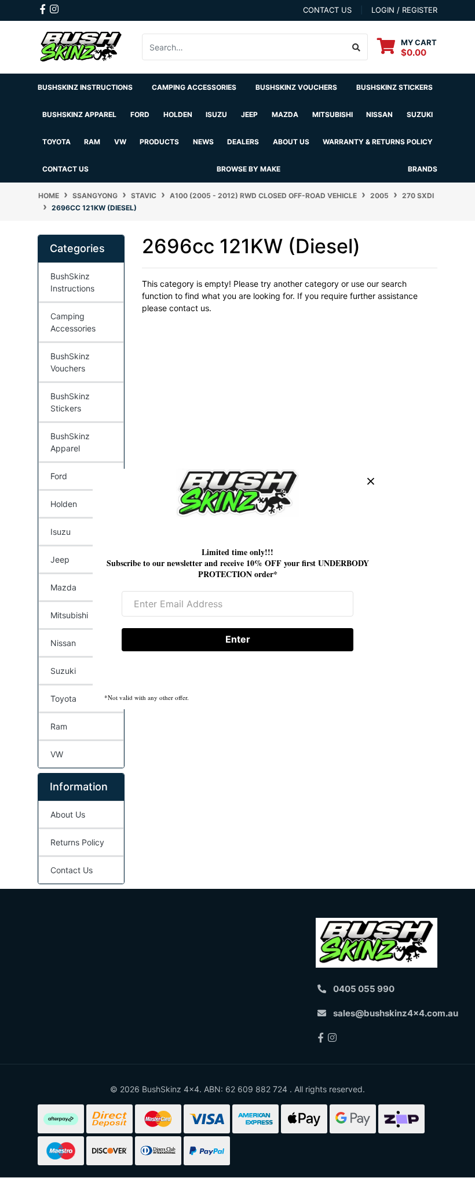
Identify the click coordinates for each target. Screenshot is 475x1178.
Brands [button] (422, 169)
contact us (327, 9)
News (203, 141)
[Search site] (356, 47)
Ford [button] (139, 114)
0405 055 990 (363, 988)
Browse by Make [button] (248, 169)
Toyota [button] (56, 141)
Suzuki (63, 671)
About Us (67, 814)
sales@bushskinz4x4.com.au (395, 1013)
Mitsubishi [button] (332, 114)
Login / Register (404, 9)
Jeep (60, 559)
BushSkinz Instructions (85, 87)
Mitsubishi (69, 615)
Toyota (63, 698)
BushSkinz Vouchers (296, 87)
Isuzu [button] (216, 114)
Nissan (63, 643)
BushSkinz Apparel (79, 114)
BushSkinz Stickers (394, 87)
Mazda (63, 587)
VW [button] (120, 141)
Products (159, 141)
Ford (58, 476)
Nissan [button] (379, 114)
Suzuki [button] (420, 114)
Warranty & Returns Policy (378, 141)
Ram (58, 726)
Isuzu (60, 532)
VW (56, 754)
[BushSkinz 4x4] (81, 46)
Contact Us (65, 169)
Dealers (243, 141)
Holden (63, 504)
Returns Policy (77, 842)
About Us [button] (291, 141)
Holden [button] (177, 114)
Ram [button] (92, 141)
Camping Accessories (194, 87)
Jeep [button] (249, 114)
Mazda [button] (285, 114)
